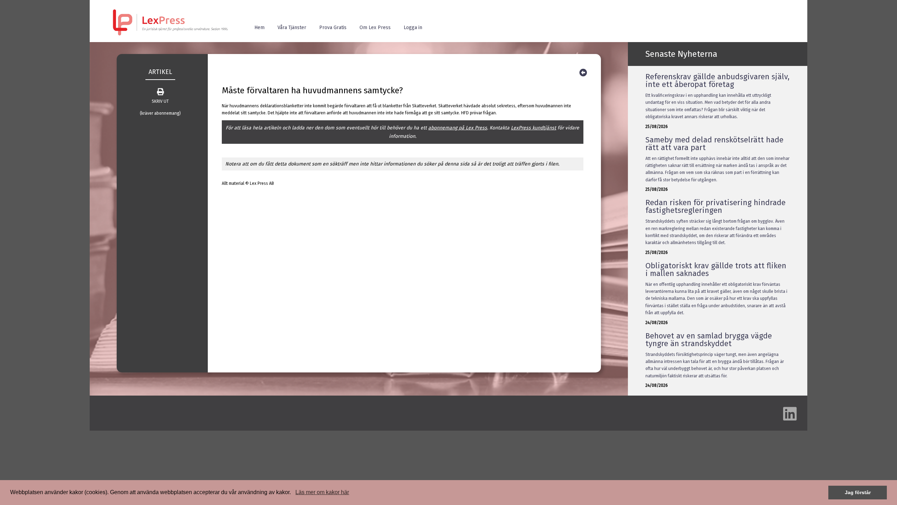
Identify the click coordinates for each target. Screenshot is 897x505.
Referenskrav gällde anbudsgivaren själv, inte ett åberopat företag (717, 80)
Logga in (413, 28)
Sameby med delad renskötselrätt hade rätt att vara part (714, 143)
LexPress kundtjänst (533, 128)
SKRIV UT (160, 101)
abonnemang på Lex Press (457, 128)
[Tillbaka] (583, 73)
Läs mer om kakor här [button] (322, 492)
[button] (293, 493)
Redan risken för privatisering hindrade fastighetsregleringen (715, 206)
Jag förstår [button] (858, 492)
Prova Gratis (333, 28)
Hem (259, 28)
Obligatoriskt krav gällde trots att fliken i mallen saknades (715, 269)
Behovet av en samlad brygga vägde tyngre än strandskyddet (708, 339)
